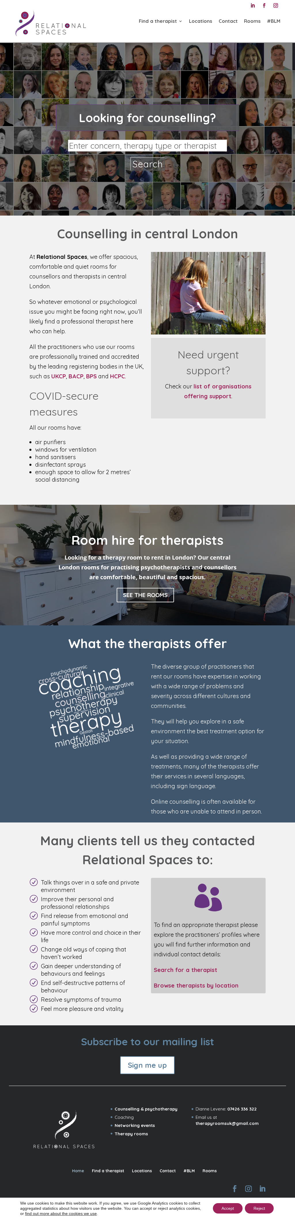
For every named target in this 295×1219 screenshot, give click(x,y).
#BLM (273, 21)
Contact (228, 21)
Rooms (252, 21)
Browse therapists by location (196, 985)
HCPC (117, 376)
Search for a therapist (185, 969)
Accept (228, 1208)
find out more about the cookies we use (61, 1213)
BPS (91, 376)
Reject (259, 1208)
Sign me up (147, 1065)
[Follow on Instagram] (275, 5)
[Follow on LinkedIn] (252, 5)
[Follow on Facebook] (264, 5)
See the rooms (145, 595)
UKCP (58, 376)
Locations (200, 21)
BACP (76, 376)
